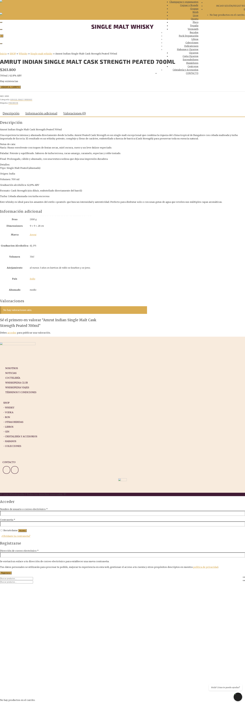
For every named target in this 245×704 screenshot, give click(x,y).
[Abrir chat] (238, 697)
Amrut (33, 234)
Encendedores (190, 59)
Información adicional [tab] (41, 113)
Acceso (22, 531)
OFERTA (15, 604)
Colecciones (191, 42)
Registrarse (5, 573)
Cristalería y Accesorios (185, 69)
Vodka (14, 615)
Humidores (192, 63)
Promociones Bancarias (25, 607)
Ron (13, 618)
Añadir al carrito (10, 87)
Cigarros (193, 53)
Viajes (9, 595)
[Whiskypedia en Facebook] (14, 470)
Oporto (194, 19)
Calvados (22, 632)
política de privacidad (205, 567)
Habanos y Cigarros (187, 49)
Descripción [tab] (11, 113)
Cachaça (21, 629)
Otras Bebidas (19, 623)
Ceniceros (193, 66)
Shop (8, 601)
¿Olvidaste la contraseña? (15, 536)
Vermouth (193, 29)
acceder (11, 332)
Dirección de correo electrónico (19, 550)
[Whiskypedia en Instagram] (6, 470)
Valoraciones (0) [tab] (74, 113)
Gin (13, 612)
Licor (195, 15)
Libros (194, 39)
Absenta (21, 626)
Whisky (15, 609)
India (32, 278)
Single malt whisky (21, 99)
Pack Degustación (188, 36)
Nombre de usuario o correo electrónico (24, 509)
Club (8, 598)
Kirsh (195, 12)
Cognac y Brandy (189, 5)
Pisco (195, 22)
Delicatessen (191, 46)
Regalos (194, 32)
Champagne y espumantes (183, 2)
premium (13, 103)
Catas (9, 590)
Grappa (194, 8)
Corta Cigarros (190, 56)
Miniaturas (17, 621)
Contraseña (7, 519)
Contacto (192, 73)
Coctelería (12, 592)
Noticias (11, 587)
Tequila (194, 25)
